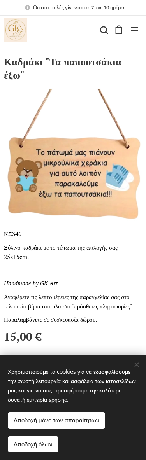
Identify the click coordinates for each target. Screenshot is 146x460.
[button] (103, 30)
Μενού (134, 30)
